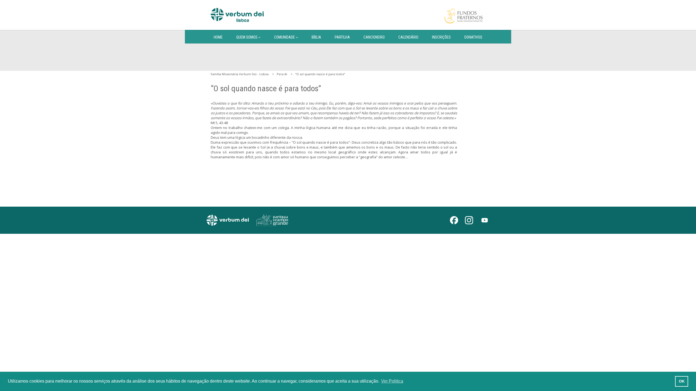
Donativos (473, 37)
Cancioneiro (374, 37)
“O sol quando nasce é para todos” (320, 74)
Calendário (408, 37)
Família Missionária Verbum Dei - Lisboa (240, 74)
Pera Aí (282, 74)
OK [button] (682, 381)
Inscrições (441, 37)
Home (218, 37)
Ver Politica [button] (392, 381)
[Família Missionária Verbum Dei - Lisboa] (237, 15)
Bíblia (316, 37)
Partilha (342, 37)
